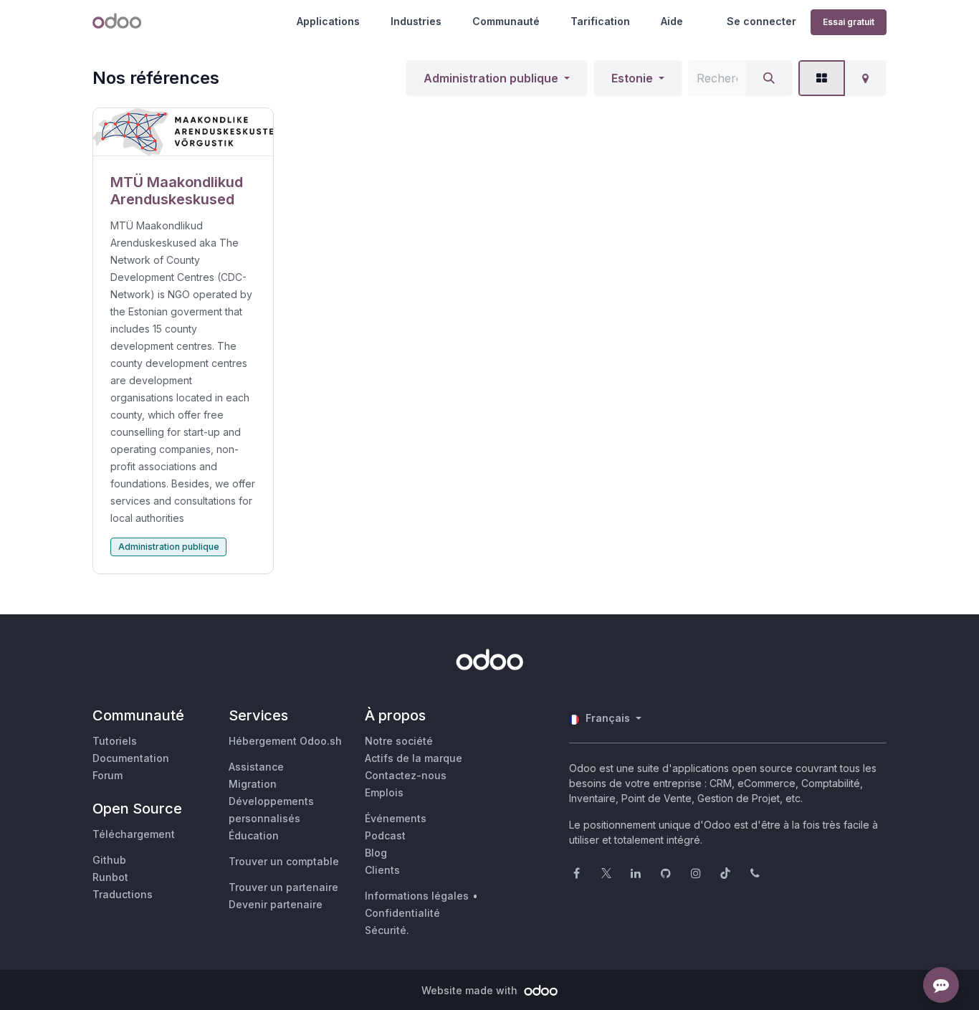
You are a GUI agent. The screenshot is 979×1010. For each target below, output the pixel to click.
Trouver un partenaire (283, 887)
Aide (672, 21)
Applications (328, 21)
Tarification (600, 21)
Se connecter (761, 21)
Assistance (256, 767)
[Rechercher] (769, 78)
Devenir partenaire (276, 904)
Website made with (470, 990)
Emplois (384, 792)
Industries (416, 21)
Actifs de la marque (413, 758)
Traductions (122, 894)
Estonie (632, 78)
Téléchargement (133, 834)
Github (109, 860)
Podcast (385, 835)
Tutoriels (114, 741)
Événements (395, 818)
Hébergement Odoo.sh (285, 741)
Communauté (506, 21)
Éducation (254, 835)
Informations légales (417, 896)
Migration (253, 784)
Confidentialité (402, 913)
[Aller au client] (183, 132)
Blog (376, 853)
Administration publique (491, 78)
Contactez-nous (405, 775)
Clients (382, 870)
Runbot (110, 877)
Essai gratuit (848, 21)
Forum (107, 775)
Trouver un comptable (284, 861)
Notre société (399, 741)
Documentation (130, 758)
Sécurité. (387, 930)
